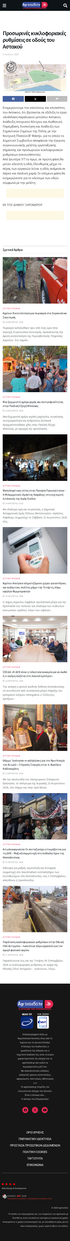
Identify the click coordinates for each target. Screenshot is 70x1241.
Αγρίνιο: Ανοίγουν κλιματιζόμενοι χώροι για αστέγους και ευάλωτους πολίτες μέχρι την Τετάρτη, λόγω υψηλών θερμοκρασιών (34, 587)
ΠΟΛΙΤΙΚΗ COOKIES (35, 1152)
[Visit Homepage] (34, 5)
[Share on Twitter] (35, 99)
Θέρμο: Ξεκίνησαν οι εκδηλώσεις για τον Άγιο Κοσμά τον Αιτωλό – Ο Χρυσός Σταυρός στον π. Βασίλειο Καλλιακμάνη (33, 764)
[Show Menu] (4, 5)
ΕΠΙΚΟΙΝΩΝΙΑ (35, 1165)
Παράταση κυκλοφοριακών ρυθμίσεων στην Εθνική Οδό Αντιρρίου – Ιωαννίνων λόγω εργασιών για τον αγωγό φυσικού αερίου (33, 946)
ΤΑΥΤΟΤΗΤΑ (35, 1158)
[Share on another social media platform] (57, 99)
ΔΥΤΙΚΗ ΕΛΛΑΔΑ (11, 308)
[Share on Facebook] (13, 99)
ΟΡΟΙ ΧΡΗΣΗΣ (35, 1132)
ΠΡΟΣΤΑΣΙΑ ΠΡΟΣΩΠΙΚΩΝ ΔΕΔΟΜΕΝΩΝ (35, 1145)
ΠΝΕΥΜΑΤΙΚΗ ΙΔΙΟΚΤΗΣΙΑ (35, 1139)
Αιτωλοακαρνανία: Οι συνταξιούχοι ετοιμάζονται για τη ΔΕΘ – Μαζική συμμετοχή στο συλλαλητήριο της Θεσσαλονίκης (34, 853)
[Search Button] (65, 5)
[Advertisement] (35, 18)
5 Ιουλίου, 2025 (11, 54)
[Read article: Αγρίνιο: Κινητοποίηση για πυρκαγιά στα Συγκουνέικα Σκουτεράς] (35, 280)
